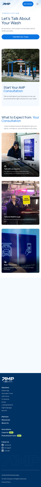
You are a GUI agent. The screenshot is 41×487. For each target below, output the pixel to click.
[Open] (37, 4)
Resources (6, 420)
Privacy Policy (6, 482)
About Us (5, 423)
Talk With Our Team (20, 37)
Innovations (6, 429)
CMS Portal (5, 396)
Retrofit (4, 410)
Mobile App (5, 390)
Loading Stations (7, 405)
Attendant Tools (7, 393)
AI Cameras (5, 399)
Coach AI (7, 432)
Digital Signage (7, 408)
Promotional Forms (11, 436)
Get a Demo (28, 4)
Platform (5, 417)
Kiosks (4, 402)
